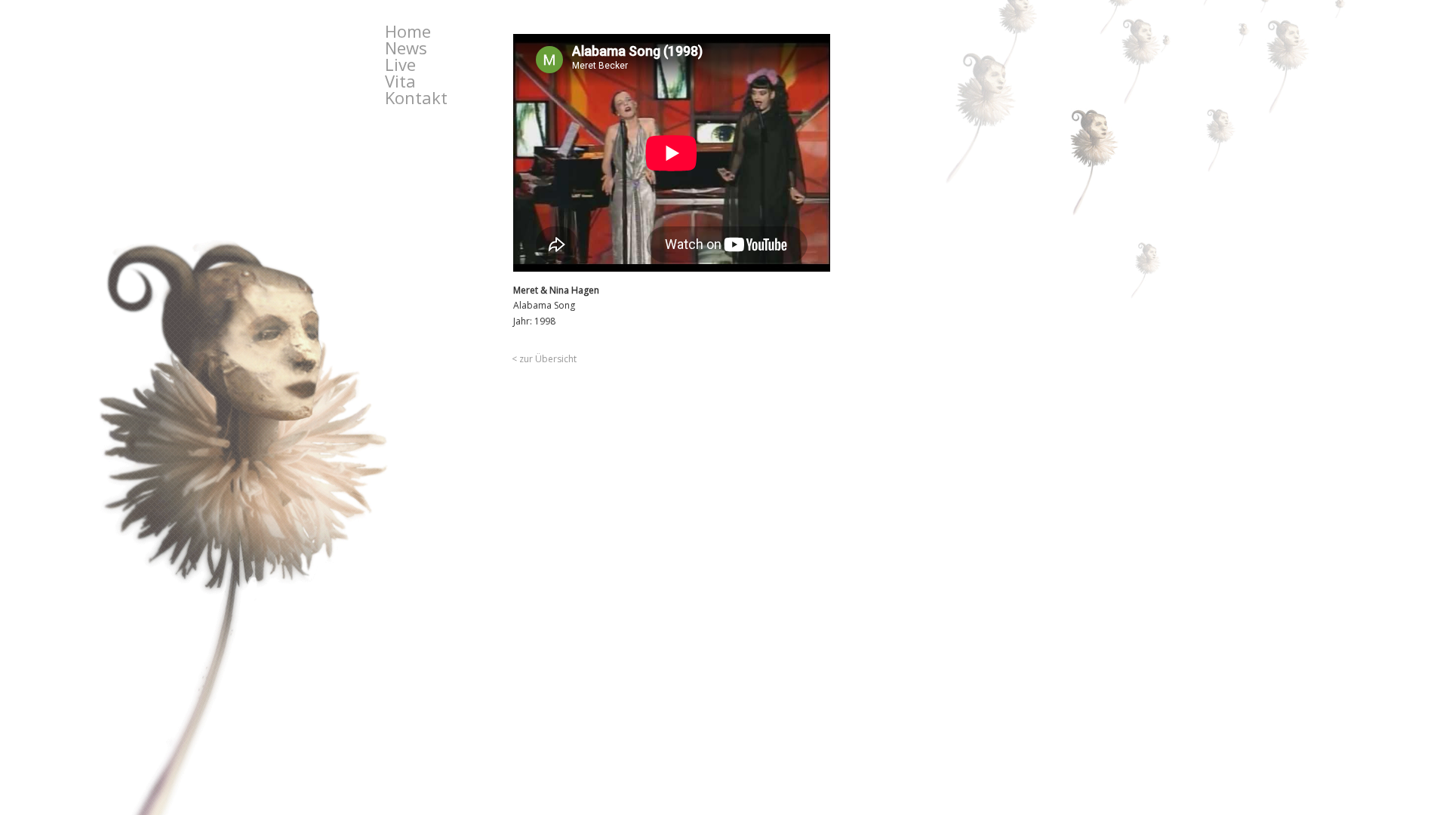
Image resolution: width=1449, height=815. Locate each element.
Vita (400, 80)
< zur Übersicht (544, 358)
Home (408, 31)
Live (400, 64)
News (406, 47)
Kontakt (416, 97)
